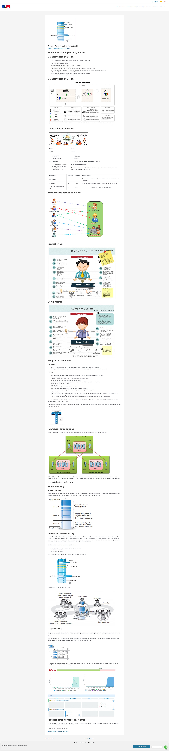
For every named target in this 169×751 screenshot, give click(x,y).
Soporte (156, 1)
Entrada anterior (49, 737)
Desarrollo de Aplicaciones (54, 48)
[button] (152, 2)
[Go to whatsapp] (165, 747)
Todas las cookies (141, 746)
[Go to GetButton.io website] (166, 749)
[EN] (165, 1)
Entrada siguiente (89, 737)
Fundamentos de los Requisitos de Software (58, 731)
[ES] (161, 1)
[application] (124, 7)
